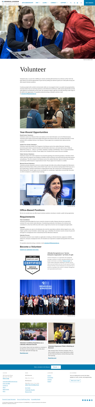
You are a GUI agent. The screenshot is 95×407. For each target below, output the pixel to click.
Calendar (75, 3)
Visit (37, 2)
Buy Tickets (89, 2)
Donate (55, 367)
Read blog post (24, 353)
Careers (49, 375)
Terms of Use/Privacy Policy (23, 399)
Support (63, 2)
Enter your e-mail (75, 380)
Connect (53, 2)
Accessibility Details (35, 399)
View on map (6, 378)
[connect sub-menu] (57, 2)
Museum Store (28, 391)
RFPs (4, 391)
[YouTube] (91, 400)
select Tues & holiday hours (32, 384)
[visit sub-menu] (39, 2)
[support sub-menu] (67, 2)
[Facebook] (83, 400)
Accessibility (50, 377)
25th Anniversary (27, 2)
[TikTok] (85, 400)
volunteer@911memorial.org (28, 93)
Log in (81, 3)
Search (71, 3)
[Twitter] (89, 400)
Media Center (6, 389)
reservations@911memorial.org (10, 381)
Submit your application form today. (29, 249)
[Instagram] (87, 400)
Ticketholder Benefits (30, 389)
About (4, 387)
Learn (45, 2)
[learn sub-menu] (48, 2)
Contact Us (5, 385)
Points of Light (66, 260)
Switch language (77, 3)
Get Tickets (27, 387)
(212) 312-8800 (6, 383)
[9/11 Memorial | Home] (9, 2)
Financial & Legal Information (9, 399)
